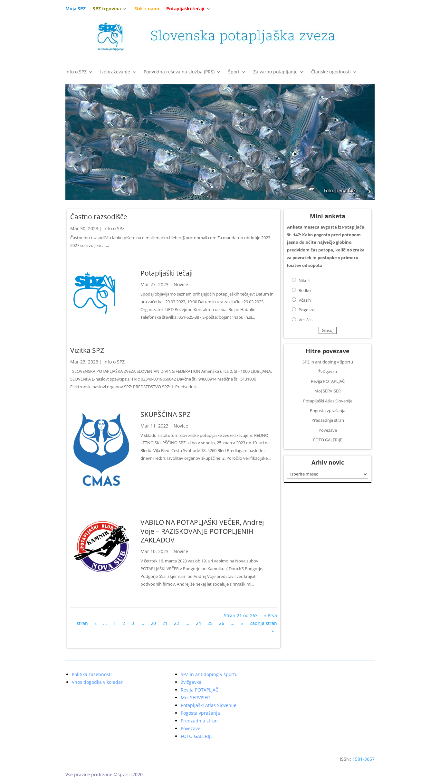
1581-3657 (363, 759)
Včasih (305, 300)
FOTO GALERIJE (327, 440)
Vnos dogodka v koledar (97, 682)
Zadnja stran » (263, 627)
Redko (305, 290)
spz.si (124, 774)
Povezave (328, 430)
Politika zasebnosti (92, 674)
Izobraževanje (115, 72)
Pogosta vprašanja (327, 410)
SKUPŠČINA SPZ (165, 414)
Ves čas (305, 320)
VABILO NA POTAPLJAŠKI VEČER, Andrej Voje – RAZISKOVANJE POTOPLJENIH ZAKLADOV (202, 531)
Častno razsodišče (98, 216)
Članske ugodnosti (331, 72)
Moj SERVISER (327, 391)
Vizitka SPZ (87, 350)
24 (198, 623)
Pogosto (307, 310)
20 (153, 623)
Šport (234, 72)
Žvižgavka (327, 371)
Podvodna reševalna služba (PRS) (179, 72)
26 (221, 623)
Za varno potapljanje (275, 72)
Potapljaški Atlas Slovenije (327, 401)
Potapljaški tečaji (166, 273)
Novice (181, 284)
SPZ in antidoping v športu (327, 362)
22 (176, 623)
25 (210, 623)
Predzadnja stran (327, 420)
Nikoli (304, 280)
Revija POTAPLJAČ (328, 381)
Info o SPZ (76, 72)
